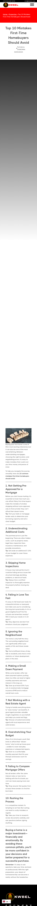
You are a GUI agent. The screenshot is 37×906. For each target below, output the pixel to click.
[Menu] (32, 4)
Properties (13, 14)
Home (5, 14)
